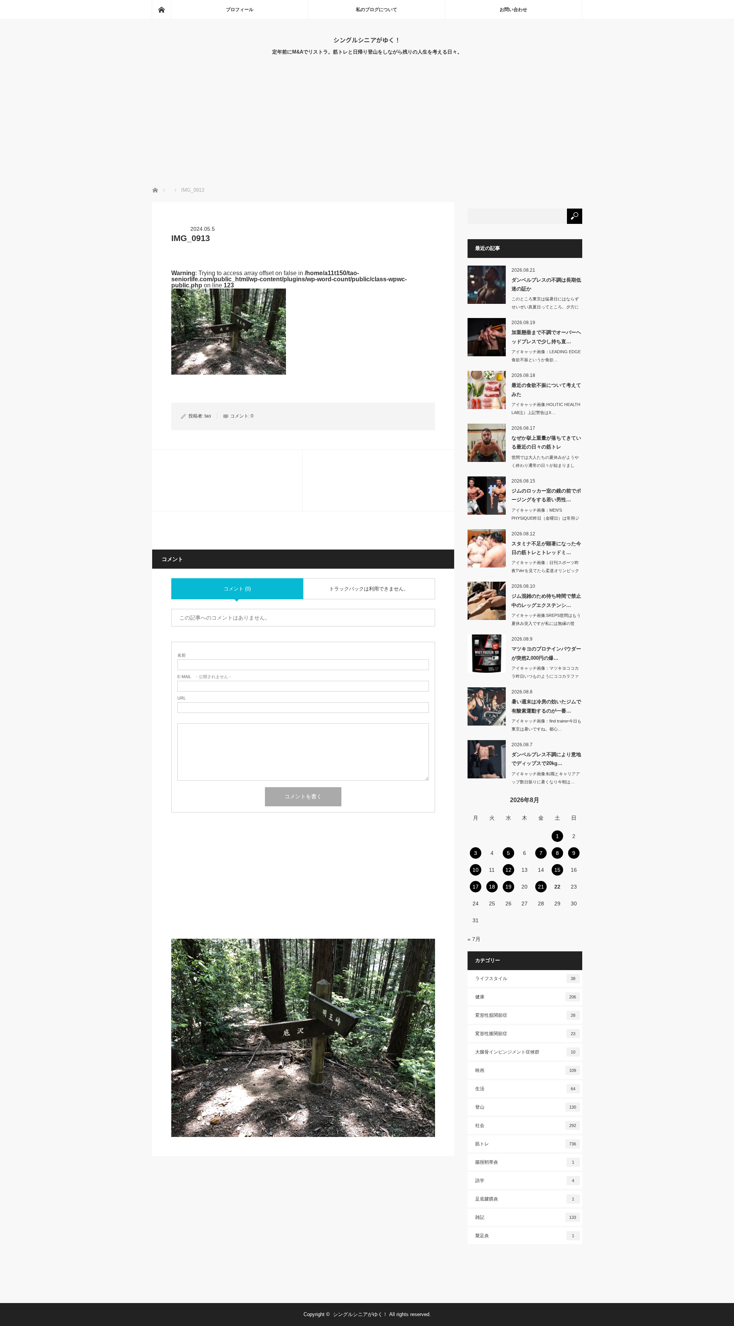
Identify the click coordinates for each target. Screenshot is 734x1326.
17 (476, 887)
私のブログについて (376, 9)
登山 (525, 1107)
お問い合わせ (513, 9)
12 (508, 870)
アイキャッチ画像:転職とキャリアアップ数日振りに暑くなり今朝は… (546, 777)
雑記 (525, 1217)
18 (492, 887)
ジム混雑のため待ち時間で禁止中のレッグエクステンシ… (546, 600)
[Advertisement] (367, 129)
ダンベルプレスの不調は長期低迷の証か (546, 284)
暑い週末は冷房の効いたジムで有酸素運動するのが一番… (546, 706)
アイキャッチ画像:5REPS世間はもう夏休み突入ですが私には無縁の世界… (546, 623)
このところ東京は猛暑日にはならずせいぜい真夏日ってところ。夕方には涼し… (545, 307)
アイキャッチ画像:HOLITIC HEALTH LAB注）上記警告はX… (546, 408)
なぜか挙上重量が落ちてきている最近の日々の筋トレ (546, 442)
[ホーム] (161, 9)
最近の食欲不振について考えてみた (546, 389)
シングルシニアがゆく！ (367, 39)
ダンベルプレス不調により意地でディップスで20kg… (546, 759)
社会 (525, 1125)
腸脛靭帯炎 (525, 1162)
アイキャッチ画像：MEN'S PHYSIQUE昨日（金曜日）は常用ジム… (545, 518)
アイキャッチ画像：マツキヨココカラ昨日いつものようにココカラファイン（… (545, 676)
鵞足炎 (525, 1235)
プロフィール (239, 9)
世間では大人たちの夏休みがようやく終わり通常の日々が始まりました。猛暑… (545, 465)
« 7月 (474, 939)
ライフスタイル (525, 978)
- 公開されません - (204, 677)
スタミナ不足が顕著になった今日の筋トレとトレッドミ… (546, 548)
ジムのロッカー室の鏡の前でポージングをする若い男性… (546, 495)
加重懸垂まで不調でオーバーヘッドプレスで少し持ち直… (546, 336)
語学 (525, 1180)
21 (541, 887)
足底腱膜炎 (525, 1199)
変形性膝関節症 (525, 1033)
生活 (525, 1088)
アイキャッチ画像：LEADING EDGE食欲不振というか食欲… (546, 355)
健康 (525, 997)
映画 (525, 1070)
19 (508, 887)
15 (557, 870)
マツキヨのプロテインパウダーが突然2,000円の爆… (546, 653)
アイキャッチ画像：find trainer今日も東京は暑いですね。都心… (546, 725)
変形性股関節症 (525, 1015)
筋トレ (525, 1144)
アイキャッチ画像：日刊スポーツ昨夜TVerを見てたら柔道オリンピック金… (545, 570)
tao (208, 416)
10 (476, 870)
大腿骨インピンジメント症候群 (525, 1052)
